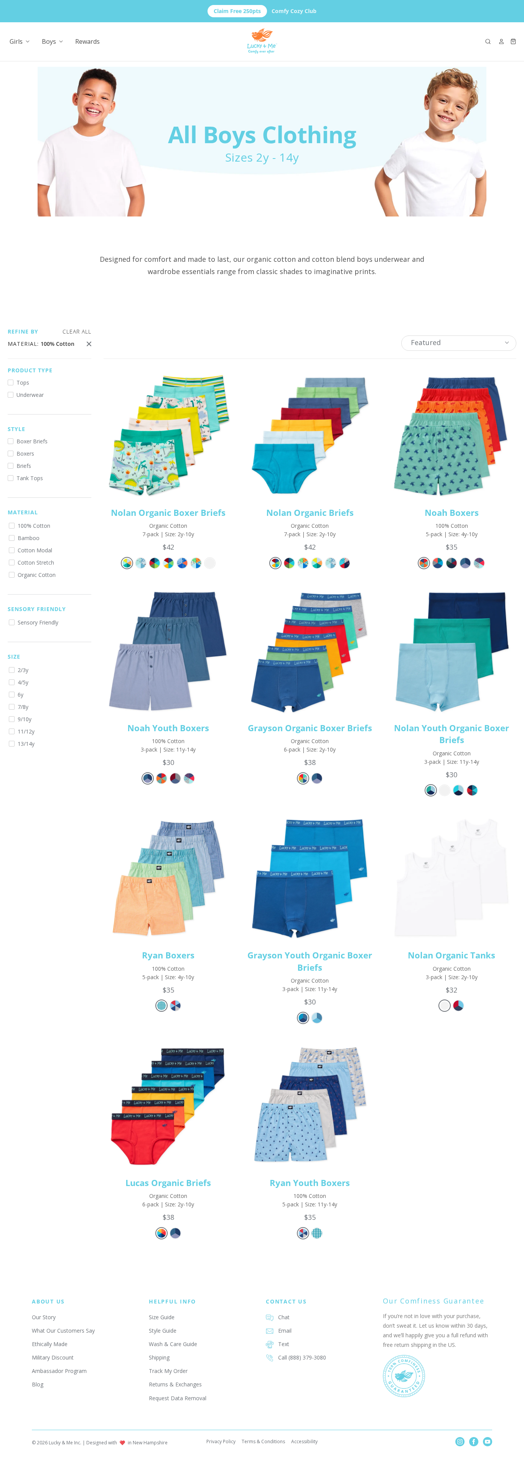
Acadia (458, 1005)
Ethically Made (50, 1344)
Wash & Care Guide (173, 1344)
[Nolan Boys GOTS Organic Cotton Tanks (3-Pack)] (451, 878)
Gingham (161, 1005)
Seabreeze (316, 1018)
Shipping (159, 1357)
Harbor (175, 778)
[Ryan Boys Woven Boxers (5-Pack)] (168, 878)
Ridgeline (437, 563)
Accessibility (304, 1441)
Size (14, 656)
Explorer (154, 563)
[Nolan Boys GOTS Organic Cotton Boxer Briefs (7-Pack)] (168, 436)
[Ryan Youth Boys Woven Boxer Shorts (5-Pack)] (309, 1105)
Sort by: (426, 342)
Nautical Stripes (472, 790)
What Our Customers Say (63, 1330)
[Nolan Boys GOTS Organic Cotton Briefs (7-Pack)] (309, 436)
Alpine (303, 778)
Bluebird (303, 1018)
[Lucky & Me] (262, 41)
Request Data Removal (177, 1398)
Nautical (175, 1005)
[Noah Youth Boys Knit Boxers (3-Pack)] (168, 651)
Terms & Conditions (263, 1441)
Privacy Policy (221, 1441)
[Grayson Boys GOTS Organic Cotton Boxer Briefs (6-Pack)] (309, 651)
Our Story (44, 1317)
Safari (196, 563)
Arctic (140, 563)
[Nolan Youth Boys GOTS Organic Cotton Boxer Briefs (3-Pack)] (451, 651)
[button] (488, 41)
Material (23, 512)
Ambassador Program (59, 1370)
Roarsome (127, 563)
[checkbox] (49, 383)
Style (16, 429)
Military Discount (53, 1357)
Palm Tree (479, 563)
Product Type (30, 370)
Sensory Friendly (37, 609)
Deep (451, 563)
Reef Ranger (182, 563)
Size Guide (162, 1317)
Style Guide (162, 1330)
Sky (465, 563)
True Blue (458, 790)
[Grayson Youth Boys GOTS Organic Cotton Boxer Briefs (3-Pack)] (309, 878)
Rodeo (424, 563)
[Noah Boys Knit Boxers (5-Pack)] (451, 436)
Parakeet (168, 563)
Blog (37, 1384)
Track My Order (168, 1370)
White (209, 563)
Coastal (344, 563)
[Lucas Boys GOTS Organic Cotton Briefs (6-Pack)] (168, 1105)
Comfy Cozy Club (265, 11)
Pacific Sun (161, 1233)
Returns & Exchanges (175, 1384)
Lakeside (430, 790)
